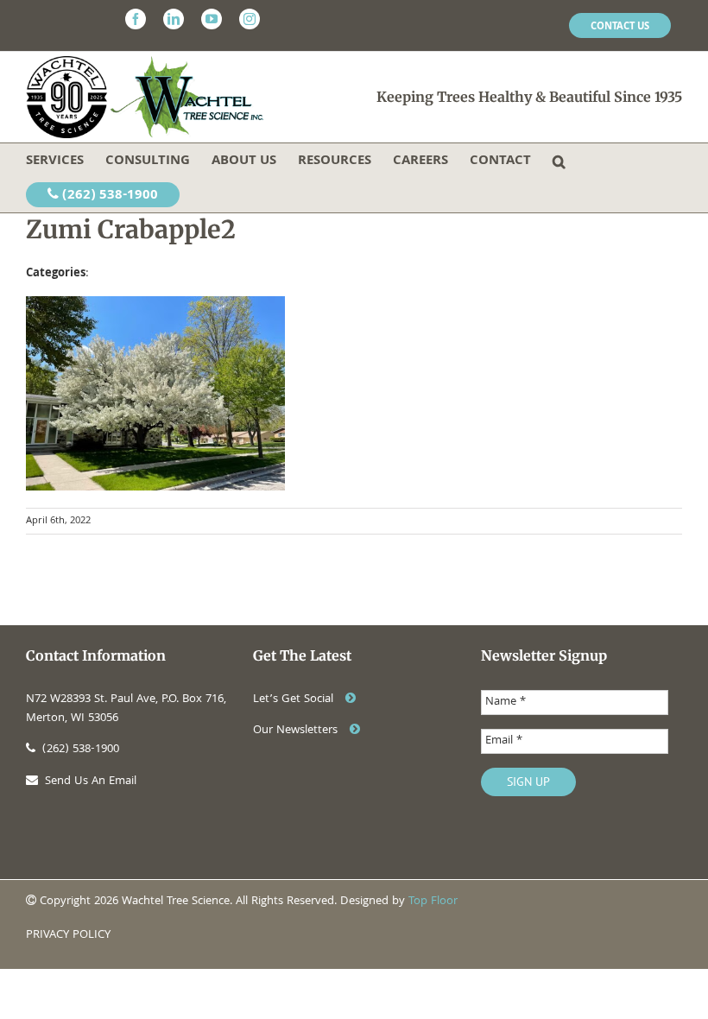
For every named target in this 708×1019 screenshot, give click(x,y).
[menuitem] (620, 26)
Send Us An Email (90, 781)
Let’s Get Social (295, 699)
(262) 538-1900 (108, 196)
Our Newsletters (297, 730)
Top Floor (433, 901)
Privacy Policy (68, 935)
